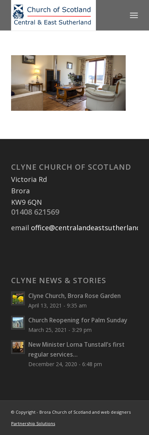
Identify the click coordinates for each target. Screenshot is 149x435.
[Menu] (134, 15)
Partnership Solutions (33, 423)
